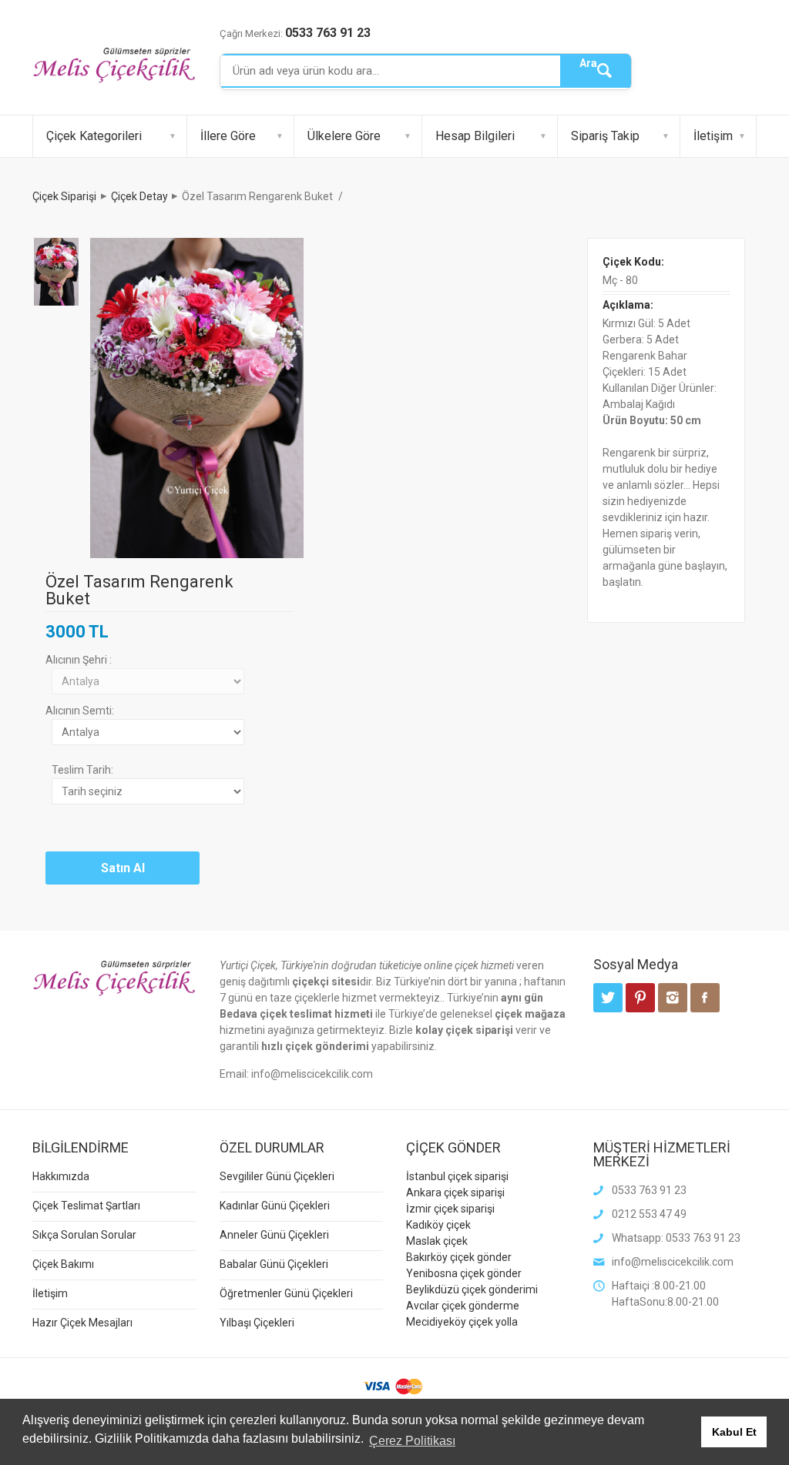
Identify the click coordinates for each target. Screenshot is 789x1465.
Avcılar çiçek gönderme (462, 1305)
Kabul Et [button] (734, 1432)
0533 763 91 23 (328, 32)
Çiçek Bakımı (63, 1264)
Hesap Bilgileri (475, 136)
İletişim (713, 136)
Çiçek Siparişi (64, 196)
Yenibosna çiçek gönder (464, 1273)
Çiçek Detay (139, 196)
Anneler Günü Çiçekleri (274, 1235)
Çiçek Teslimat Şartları (86, 1205)
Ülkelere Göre (344, 136)
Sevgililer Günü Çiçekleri (277, 1176)
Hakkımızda (60, 1176)
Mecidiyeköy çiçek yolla (462, 1322)
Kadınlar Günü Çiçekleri (275, 1205)
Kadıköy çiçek (438, 1225)
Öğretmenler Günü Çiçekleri (286, 1293)
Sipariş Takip (605, 136)
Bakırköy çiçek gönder (459, 1257)
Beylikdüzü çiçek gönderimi (472, 1289)
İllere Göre (228, 136)
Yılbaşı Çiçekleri (257, 1322)
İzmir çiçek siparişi (450, 1208)
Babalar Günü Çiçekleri (274, 1264)
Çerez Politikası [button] (412, 1440)
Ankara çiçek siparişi (455, 1192)
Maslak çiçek (437, 1241)
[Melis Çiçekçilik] (114, 64)
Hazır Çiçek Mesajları (82, 1322)
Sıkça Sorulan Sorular (84, 1235)
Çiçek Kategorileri (94, 136)
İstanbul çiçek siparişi (457, 1176)
